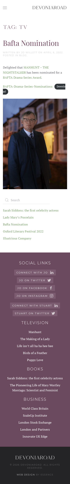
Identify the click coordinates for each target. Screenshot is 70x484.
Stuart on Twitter (32, 313)
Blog (23, 55)
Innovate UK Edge (35, 436)
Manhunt (35, 332)
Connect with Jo (32, 272)
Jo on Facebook (32, 288)
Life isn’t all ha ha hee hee (35, 346)
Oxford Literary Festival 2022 (23, 231)
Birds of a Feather (35, 353)
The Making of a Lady (35, 339)
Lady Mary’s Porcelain (18, 217)
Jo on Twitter (32, 280)
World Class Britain (35, 408)
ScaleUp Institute (35, 415)
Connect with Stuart (32, 305)
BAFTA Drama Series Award (22, 77)
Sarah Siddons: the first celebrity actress (31, 210)
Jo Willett (29, 52)
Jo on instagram (32, 295)
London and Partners (35, 429)
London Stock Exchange (35, 422)
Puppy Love (35, 360)
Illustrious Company (17, 238)
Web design (26, 474)
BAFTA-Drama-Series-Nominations (27, 86)
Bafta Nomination (31, 43)
